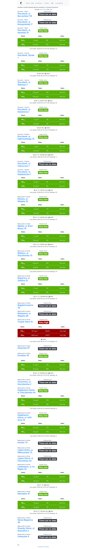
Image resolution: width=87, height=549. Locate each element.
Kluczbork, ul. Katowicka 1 (24, 110)
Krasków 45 (23, 355)
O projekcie (59, 3)
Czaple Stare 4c (25, 321)
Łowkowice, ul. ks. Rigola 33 (26, 467)
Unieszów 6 (23, 536)
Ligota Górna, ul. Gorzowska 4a (25, 459)
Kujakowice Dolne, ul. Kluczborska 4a (26, 391)
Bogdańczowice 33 (25, 306)
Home (28, 3)
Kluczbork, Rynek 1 (26, 56)
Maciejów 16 (24, 493)
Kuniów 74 (23, 442)
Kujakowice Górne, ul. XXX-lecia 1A (25, 417)
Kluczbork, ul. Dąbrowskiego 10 (26, 137)
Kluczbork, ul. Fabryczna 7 (24, 164)
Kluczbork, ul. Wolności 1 (24, 83)
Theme (46, 3)
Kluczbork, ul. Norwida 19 (24, 31)
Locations (38, 3)
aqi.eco (47, 546)
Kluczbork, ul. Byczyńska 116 (25, 14)
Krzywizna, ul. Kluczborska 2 (24, 382)
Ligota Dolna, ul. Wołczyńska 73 (25, 451)
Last (41, 9)
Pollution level (47, 11)
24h (51, 9)
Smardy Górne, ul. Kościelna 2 (26, 529)
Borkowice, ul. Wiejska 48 (24, 314)
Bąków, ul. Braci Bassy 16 (25, 227)
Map (32, 3)
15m (45, 9)
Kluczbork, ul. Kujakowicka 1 (24, 173)
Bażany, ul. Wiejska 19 (23, 200)
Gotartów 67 (24, 348)
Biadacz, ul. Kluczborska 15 (25, 254)
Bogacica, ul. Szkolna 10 (24, 279)
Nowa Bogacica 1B (25, 521)
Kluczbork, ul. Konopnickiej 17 (25, 23)
